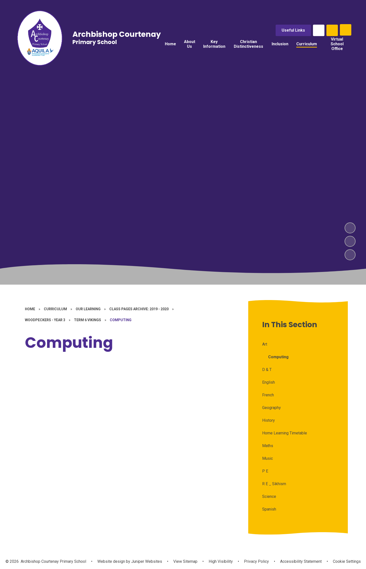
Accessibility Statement (301, 561)
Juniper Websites (146, 561)
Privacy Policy (256, 561)
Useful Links (293, 30)
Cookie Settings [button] (347, 561)
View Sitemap (185, 561)
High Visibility (221, 561)
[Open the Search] (332, 30)
